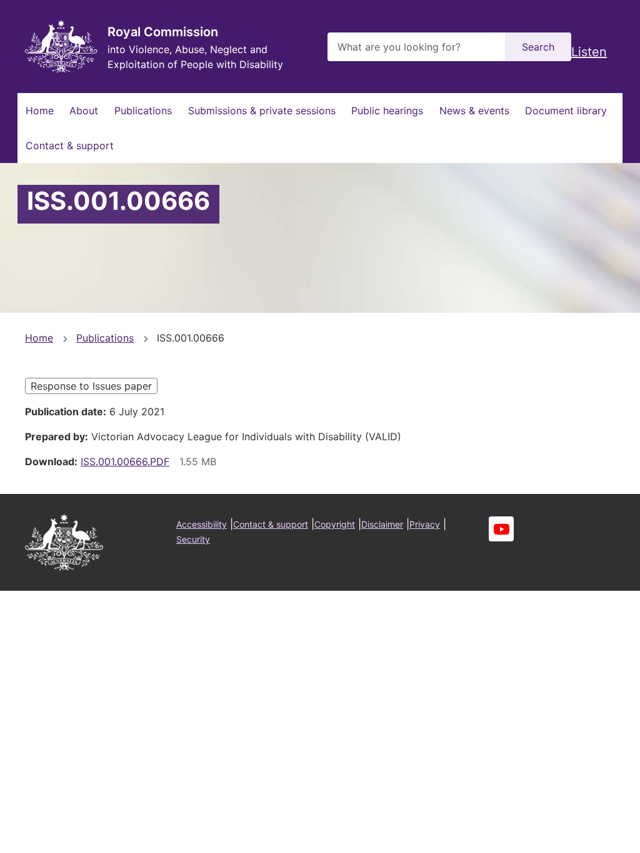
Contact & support (70, 145)
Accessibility (201, 524)
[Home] (61, 46)
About (83, 110)
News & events (474, 110)
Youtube (501, 528)
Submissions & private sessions (262, 110)
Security (193, 539)
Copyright (334, 524)
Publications (143, 110)
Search (538, 47)
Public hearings (387, 110)
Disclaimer (382, 524)
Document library (566, 110)
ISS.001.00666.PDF (125, 461)
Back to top (583, 835)
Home (40, 110)
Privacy (424, 524)
